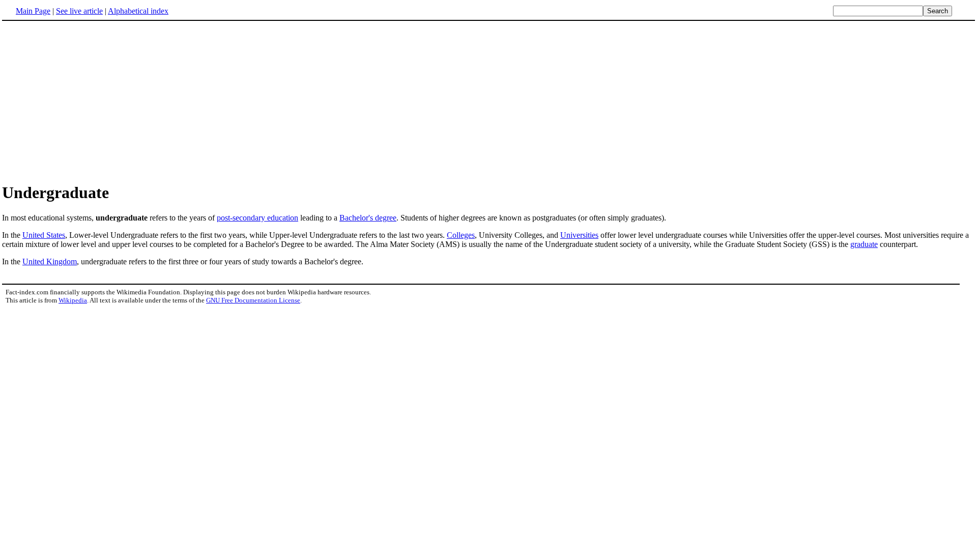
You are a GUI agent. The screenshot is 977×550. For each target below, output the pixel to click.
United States (43, 235)
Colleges (461, 235)
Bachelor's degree (367, 217)
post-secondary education (257, 217)
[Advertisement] (87, 101)
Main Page (33, 11)
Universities (579, 235)
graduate (864, 244)
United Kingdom (49, 261)
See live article (79, 11)
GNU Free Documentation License (253, 300)
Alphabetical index (138, 11)
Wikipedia (73, 300)
